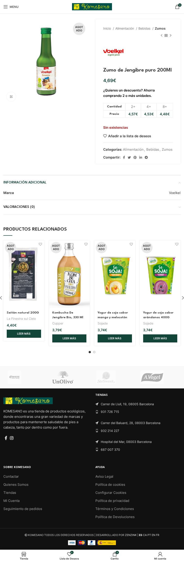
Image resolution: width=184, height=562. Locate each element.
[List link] (138, 404)
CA (145, 535)
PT (149, 535)
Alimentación (125, 28)
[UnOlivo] (70, 377)
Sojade (103, 323)
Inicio (107, 28)
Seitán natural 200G (23, 312)
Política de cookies (110, 484)
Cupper (57, 323)
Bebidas (144, 28)
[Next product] (170, 35)
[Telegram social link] (146, 157)
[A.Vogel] (158, 377)
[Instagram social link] (12, 438)
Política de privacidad (112, 501)
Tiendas (9, 492)
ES (140, 535)
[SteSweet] (114, 377)
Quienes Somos (15, 484)
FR (157, 535)
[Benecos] (25, 377)
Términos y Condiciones (114, 509)
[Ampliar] (11, 96)
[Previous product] (161, 35)
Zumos (160, 28)
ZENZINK (131, 535)
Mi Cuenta (11, 501)
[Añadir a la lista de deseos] (40, 244)
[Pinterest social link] (135, 157)
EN (153, 535)
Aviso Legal (104, 476)
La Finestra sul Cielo (21, 318)
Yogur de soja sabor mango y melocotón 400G (113, 317)
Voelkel (175, 193)
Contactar (11, 476)
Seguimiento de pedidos (22, 509)
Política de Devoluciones (115, 517)
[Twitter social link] (129, 157)
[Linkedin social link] (140, 157)
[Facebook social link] (124, 157)
